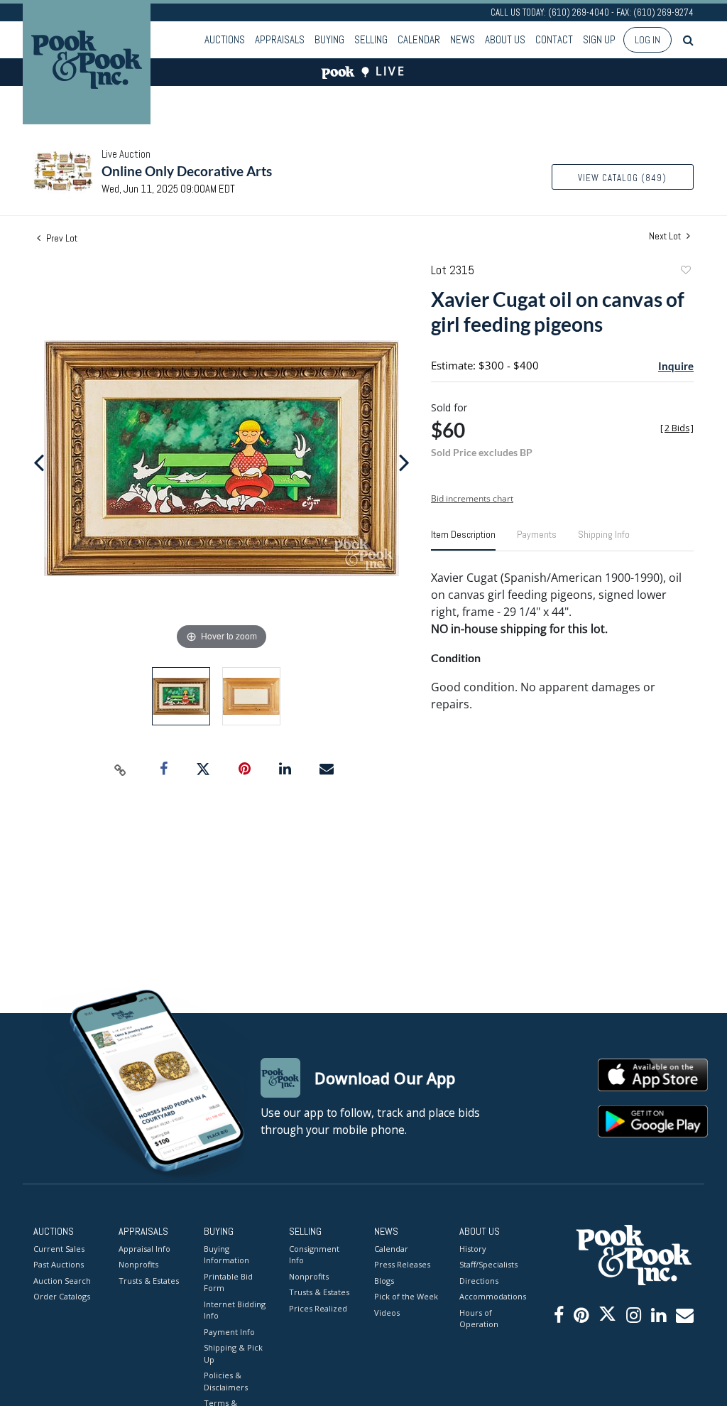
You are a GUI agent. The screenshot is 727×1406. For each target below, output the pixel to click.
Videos (387, 1312)
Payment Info (229, 1331)
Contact (554, 39)
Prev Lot (60, 238)
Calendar (419, 39)
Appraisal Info (144, 1248)
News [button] (462, 39)
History (472, 1248)
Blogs (384, 1280)
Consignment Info (314, 1254)
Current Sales (58, 1248)
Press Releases (402, 1264)
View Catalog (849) (622, 178)
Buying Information (226, 1254)
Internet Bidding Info (235, 1310)
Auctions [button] (224, 39)
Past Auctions (58, 1264)
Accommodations (491, 1296)
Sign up (599, 39)
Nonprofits (138, 1264)
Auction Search (62, 1280)
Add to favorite (685, 272)
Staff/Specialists (488, 1264)
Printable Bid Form (228, 1282)
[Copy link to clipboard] (120, 769)
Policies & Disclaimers (226, 1381)
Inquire (676, 365)
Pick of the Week (406, 1296)
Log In (647, 39)
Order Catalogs (61, 1296)
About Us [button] (505, 39)
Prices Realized (318, 1308)
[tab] (463, 540)
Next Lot (666, 236)
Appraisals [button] (280, 39)
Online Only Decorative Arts (187, 171)
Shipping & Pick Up (233, 1353)
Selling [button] (371, 39)
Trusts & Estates (149, 1280)
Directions (478, 1280)
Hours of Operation (478, 1318)
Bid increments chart (472, 498)
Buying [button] (329, 39)
